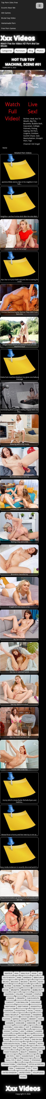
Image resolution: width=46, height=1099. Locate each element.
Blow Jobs (37, 986)
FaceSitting (20, 1011)
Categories (7, 50)
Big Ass (6, 982)
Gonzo (24, 1019)
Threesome (20, 1068)
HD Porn (33, 131)
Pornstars (20, 50)
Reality (24, 1052)
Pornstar (6, 1048)
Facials (38, 1011)
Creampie (21, 998)
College (36, 126)
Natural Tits (17, 1039)
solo (19, 1060)
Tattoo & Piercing (36, 1064)
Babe (19, 977)
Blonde (8, 986)
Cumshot (10, 1002)
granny (32, 1019)
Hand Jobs (20, 1023)
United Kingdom (9, 1072)
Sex (40, 1052)
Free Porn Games (8, 28)
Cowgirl (10, 998)
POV (14, 1048)
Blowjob (27, 986)
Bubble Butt (37, 123)
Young (23, 1077)
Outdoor (34, 133)
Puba (21, 1048)
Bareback (27, 977)
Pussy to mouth (11, 1052)
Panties (32, 1044)
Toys (30, 140)
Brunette (27, 123)
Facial (30, 1011)
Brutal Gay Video (8, 18)
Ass (40, 973)
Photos (40, 50)
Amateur (8, 973)
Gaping (26, 131)
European (8, 1011)
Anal (32, 118)
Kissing (7, 1031)
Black (40, 982)
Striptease (21, 1064)
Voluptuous (38, 1072)
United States (25, 1072)
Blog (31, 50)
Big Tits (33, 121)
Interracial (37, 1027)
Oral (24, 1044)
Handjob (9, 1023)
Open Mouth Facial (11, 1044)
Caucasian (27, 126)
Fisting (34, 128)
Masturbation (9, 1035)
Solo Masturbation (31, 137)
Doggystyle (36, 1006)
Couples (37, 994)
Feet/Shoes (25, 1015)
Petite (40, 1044)
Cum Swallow (22, 1002)
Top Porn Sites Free (9, 2)
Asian (34, 973)
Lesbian (29, 1031)
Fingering (37, 1015)
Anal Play (25, 973)
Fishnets (27, 128)
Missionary (38, 1035)
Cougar (28, 994)
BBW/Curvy (38, 977)
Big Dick (24, 982)
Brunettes (25, 990)
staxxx (26, 1060)
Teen (11, 1068)
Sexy (18, 1056)
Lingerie (26, 133)
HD (39, 1023)
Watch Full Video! (12, 111)
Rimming (33, 1052)
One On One (37, 1039)
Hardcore (31, 1023)
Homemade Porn (8, 23)
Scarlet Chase (29, 136)
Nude (27, 1039)
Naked (6, 1039)
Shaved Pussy (27, 1056)
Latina (15, 1031)
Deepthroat (10, 1006)
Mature (21, 1035)
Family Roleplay (12, 1015)
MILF (29, 1035)
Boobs (6, 990)
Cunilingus (35, 1002)
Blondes (17, 986)
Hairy (40, 1019)
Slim (38, 1056)
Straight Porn (8, 1064)
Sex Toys (10, 1056)
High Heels (19, 1027)
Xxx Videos (18, 38)
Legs (22, 1031)
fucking (6, 1019)
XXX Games (6, 13)
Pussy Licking (38, 1048)
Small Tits (10, 1060)
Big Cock (14, 982)
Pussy (27, 1048)
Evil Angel (36, 144)
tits (29, 1068)
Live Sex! (32, 108)
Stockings (36, 1060)
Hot (27, 1027)
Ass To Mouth (9, 977)
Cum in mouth (33, 998)
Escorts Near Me (8, 7)
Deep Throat (23, 1006)
